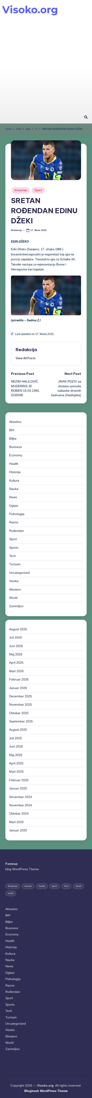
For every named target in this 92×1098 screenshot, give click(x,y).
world (10, 893)
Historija (15, 472)
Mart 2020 (16, 822)
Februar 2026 (19, 679)
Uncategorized (19, 572)
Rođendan (16, 531)
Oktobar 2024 (19, 813)
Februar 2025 (19, 780)
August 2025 (18, 729)
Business (15, 447)
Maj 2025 (15, 755)
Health (13, 463)
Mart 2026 (16, 671)
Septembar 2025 (21, 721)
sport (54, 886)
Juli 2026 (15, 637)
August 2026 (18, 629)
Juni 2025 (16, 746)
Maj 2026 (15, 654)
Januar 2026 (18, 688)
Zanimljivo (16, 606)
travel (78, 886)
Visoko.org (30, 9)
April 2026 (16, 662)
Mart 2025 (16, 771)
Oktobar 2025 (19, 713)
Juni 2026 (16, 646)
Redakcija (26, 349)
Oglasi (13, 505)
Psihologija (16, 514)
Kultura (14, 480)
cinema (28, 886)
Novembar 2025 (20, 704)
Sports (13, 547)
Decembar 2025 (20, 696)
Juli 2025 (15, 738)
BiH (11, 430)
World (13, 598)
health (42, 886)
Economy (15, 455)
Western (15, 589)
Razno (13, 522)
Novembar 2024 (20, 805)
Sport (38, 190)
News (13, 497)
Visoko (14, 581)
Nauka (13, 489)
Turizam (15, 564)
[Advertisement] (46, 63)
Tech (12, 556)
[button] (26, 358)
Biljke (13, 438)
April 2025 (16, 763)
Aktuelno (20, 190)
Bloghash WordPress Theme (46, 1091)
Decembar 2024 (20, 797)
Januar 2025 (18, 788)
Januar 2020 (18, 830)
